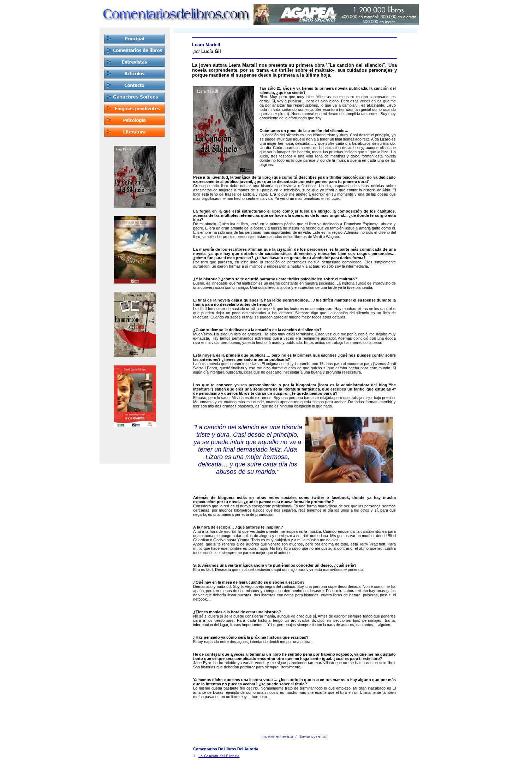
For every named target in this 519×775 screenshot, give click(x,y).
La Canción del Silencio (219, 756)
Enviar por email (313, 736)
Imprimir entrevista (277, 736)
